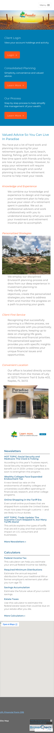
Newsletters (12, 451)
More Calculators (14, 615)
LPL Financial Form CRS (12, 712)
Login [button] (10, 55)
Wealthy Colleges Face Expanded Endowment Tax (23, 477)
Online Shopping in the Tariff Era (23, 499)
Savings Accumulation (17, 587)
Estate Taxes (11, 599)
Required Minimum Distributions (23, 569)
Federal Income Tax (15, 558)
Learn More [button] (14, 85)
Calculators (12, 552)
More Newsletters (15, 541)
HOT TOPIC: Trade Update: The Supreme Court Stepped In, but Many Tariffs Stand (25, 519)
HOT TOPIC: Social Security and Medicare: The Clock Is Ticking (22, 457)
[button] (44, 5)
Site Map (4, 721)
